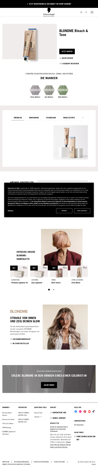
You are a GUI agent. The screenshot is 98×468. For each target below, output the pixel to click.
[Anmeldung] (81, 12)
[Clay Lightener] (39, 276)
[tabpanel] (49, 141)
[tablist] (49, 289)
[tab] (17, 117)
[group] (49, 280)
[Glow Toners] (59, 276)
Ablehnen (64, 210)
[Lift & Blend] (79, 276)
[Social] (75, 411)
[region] (49, 200)
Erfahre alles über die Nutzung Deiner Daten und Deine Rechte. (60, 444)
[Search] (86, 12)
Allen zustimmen (82, 210)
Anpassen (10, 210)
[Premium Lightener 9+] (19, 276)
